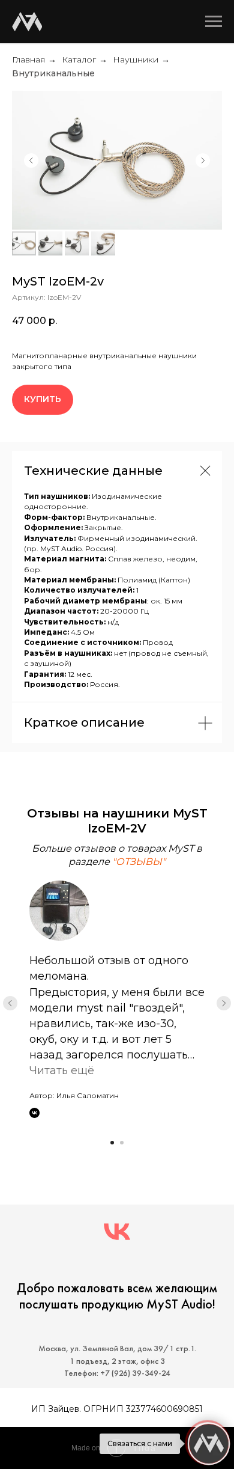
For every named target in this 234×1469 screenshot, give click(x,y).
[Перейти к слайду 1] (112, 1142)
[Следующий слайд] (203, 160)
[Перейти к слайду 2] (122, 1142)
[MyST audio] (117, 1231)
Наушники (135, 59)
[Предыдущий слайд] (31, 160)
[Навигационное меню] (213, 22)
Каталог (79, 59)
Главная (28, 59)
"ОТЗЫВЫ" (139, 861)
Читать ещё (61, 1070)
